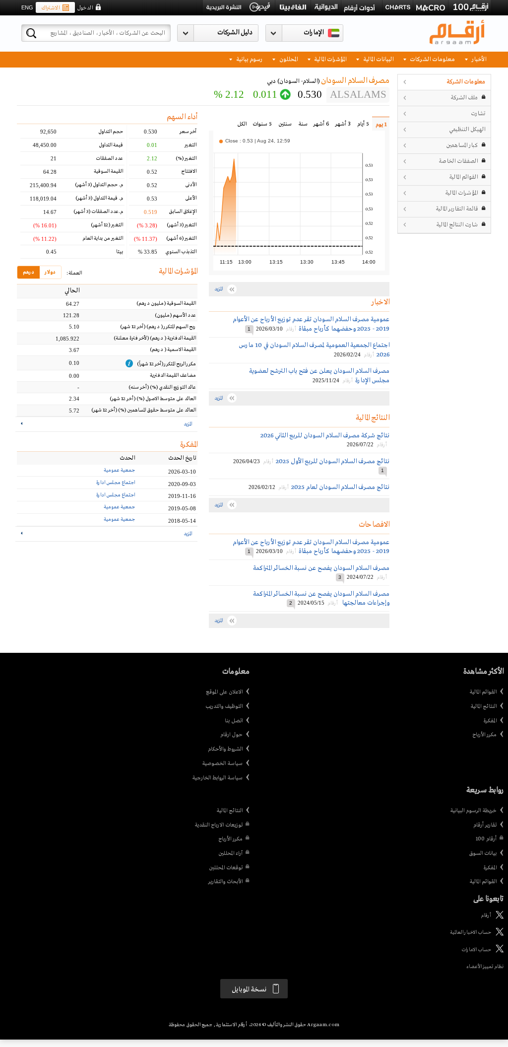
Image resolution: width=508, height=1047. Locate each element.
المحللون (288, 59)
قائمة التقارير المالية (457, 208)
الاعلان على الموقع (224, 692)
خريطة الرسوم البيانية (473, 810)
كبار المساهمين (462, 145)
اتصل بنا (234, 720)
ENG (27, 7)
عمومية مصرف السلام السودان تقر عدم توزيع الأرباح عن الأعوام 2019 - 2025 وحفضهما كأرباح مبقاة (311, 324)
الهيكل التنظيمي (467, 129)
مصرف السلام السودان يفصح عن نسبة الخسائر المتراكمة (321, 568)
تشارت (478, 113)
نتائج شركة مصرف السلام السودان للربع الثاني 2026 (324, 435)
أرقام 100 (486, 839)
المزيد (188, 424)
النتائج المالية (483, 706)
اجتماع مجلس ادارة (115, 483)
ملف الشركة (464, 97)
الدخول (85, 7)
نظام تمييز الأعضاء (485, 967)
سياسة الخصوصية (222, 763)
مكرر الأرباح (484, 734)
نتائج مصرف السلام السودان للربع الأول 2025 (332, 461)
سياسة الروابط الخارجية (217, 777)
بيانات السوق (483, 853)
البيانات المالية (377, 59)
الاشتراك (50, 7)
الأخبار (478, 59)
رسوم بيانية (248, 59)
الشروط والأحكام (225, 749)
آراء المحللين (230, 853)
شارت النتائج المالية (457, 224)
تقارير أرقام (485, 825)
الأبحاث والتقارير (225, 881)
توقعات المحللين (226, 867)
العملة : (74, 273)
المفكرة (490, 720)
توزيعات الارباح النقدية (218, 825)
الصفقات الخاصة (458, 161)
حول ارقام (231, 734)
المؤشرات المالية (329, 59)
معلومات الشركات (431, 59)
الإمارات (313, 32)
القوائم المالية (463, 177)
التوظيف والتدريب (224, 706)
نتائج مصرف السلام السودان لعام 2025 (340, 487)
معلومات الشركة (465, 81)
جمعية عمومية (119, 470)
